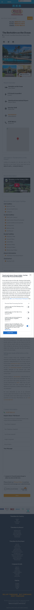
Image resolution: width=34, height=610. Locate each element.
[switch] (28, 307)
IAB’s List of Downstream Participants (19, 298)
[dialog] (17, 305)
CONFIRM (10, 332)
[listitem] (17, 303)
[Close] (30, 275)
